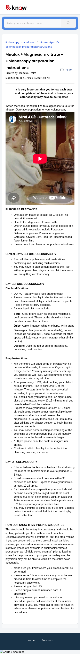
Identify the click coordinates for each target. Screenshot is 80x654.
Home (31, 640)
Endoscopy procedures (20, 42)
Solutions (47, 640)
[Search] (68, 23)
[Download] (32, 333)
